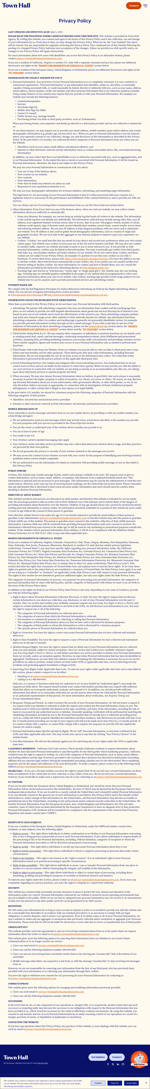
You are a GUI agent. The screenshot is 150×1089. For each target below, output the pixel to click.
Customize (98, 1083)
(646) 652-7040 (43, 1063)
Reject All (114, 1083)
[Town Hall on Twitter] (113, 1064)
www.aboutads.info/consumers (27, 295)
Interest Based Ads (98, 326)
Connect (134, 5)
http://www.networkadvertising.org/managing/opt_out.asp (77, 295)
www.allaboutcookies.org (95, 267)
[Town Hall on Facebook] (108, 1064)
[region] (75, 1083)
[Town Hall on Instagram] (123, 1064)
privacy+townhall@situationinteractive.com (39, 58)
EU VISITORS (16, 72)
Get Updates (98, 1057)
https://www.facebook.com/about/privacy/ (86, 258)
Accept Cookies (131, 1083)
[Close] (146, 1082)
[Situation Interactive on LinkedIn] (118, 1064)
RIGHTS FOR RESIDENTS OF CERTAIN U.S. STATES (66, 65)
